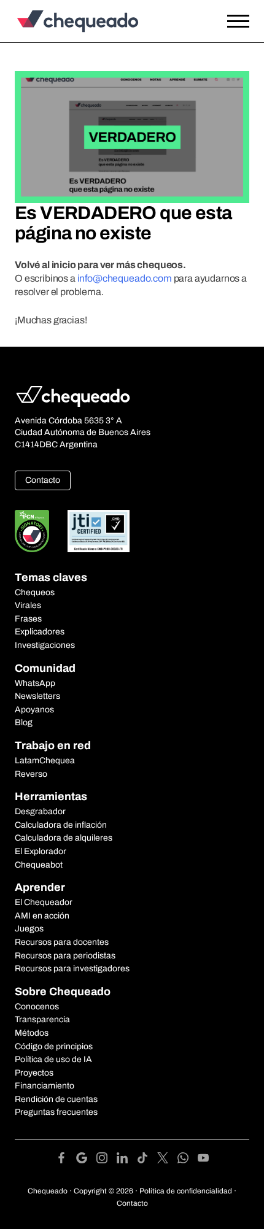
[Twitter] (167, 1160)
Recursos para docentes (62, 942)
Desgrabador (40, 811)
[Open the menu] (238, 21)
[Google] (86, 1160)
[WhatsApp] (187, 1160)
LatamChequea (45, 760)
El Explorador (40, 851)
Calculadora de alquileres (63, 837)
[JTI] (99, 531)
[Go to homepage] (100, 21)
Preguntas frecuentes (56, 1112)
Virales (28, 605)
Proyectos (34, 1072)
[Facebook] (66, 1160)
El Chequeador (43, 902)
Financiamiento (44, 1085)
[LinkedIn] (127, 1160)
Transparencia (42, 1019)
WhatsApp (35, 683)
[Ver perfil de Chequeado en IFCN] (32, 531)
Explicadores (39, 631)
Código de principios (54, 1046)
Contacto (42, 480)
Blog (24, 722)
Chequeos (35, 592)
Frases (28, 618)
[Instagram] (106, 1160)
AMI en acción (42, 915)
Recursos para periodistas (65, 955)
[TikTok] (147, 1160)
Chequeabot (39, 864)
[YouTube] (203, 1160)
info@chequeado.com (124, 278)
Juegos (29, 928)
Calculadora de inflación (61, 825)
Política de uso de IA (53, 1059)
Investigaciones (45, 645)
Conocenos (37, 1006)
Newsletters (37, 696)
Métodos (32, 1033)
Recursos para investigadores (72, 968)
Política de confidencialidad (185, 1191)
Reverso (31, 774)
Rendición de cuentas (56, 1099)
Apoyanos (34, 709)
